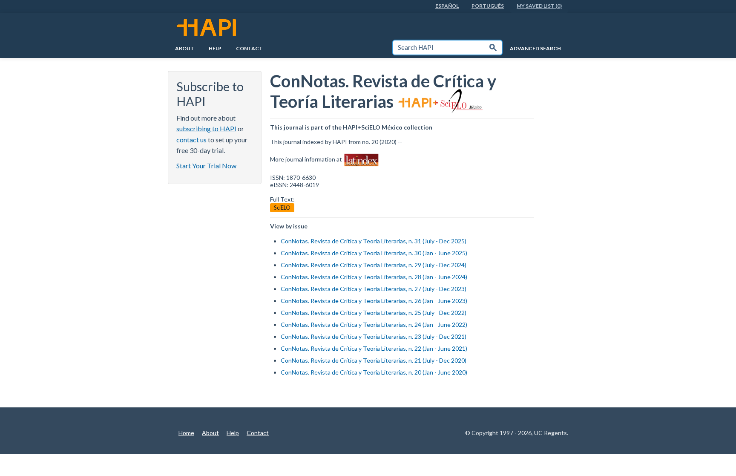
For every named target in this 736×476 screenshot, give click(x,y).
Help (215, 48)
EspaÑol (447, 6)
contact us (191, 140)
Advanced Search (535, 48)
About (184, 48)
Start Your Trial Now (206, 166)
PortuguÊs (488, 6)
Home (186, 432)
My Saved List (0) (539, 6)
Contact (249, 48)
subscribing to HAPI (206, 128)
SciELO (282, 207)
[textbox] (438, 47)
